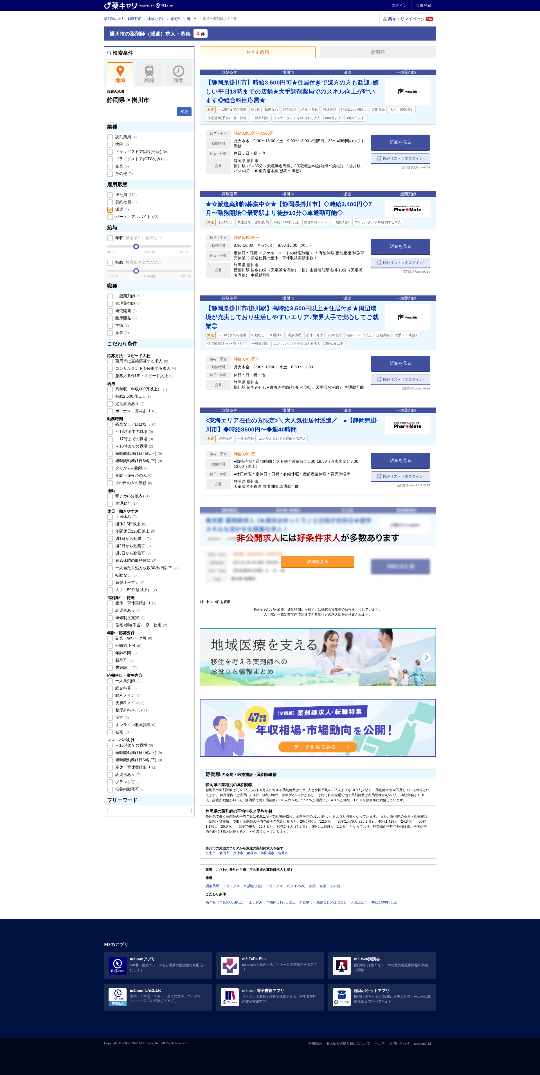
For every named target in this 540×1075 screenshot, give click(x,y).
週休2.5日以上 (130, 524)
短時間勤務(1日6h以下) (138, 461)
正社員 (125, 194)
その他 (123, 173)
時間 (179, 80)
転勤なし (125, 575)
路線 (149, 80)
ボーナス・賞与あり (135, 411)
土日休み (125, 516)
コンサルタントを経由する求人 (145, 368)
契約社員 (125, 202)
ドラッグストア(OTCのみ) (141, 159)
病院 (121, 144)
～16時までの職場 (133, 431)
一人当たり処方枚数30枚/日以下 (146, 568)
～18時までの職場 (133, 446)
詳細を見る (400, 142)
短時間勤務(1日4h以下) (138, 453)
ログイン (399, 5)
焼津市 (238, 853)
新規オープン (129, 582)
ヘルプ (380, 1043)
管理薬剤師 (127, 303)
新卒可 (123, 660)
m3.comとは (422, 1043)
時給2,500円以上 (132, 396)
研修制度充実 (129, 617)
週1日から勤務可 (132, 538)
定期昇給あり (129, 403)
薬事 (121, 332)
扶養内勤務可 (129, 789)
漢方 (121, 717)
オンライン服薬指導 (135, 724)
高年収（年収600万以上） (140, 389)
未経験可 (125, 667)
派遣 (121, 209)
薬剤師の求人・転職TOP (122, 19)
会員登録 (423, 5)
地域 (120, 80)
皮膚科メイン (129, 702)
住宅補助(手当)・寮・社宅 (140, 625)
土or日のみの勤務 (133, 482)
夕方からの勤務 (131, 468)
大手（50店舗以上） (135, 589)
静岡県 (175, 19)
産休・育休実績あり (135, 603)
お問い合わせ (399, 1043)
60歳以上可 (127, 645)
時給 (137, 262)
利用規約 (315, 1043)
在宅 (121, 732)
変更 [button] (184, 111)
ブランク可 (127, 782)
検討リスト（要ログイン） (405, 158)
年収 (137, 237)
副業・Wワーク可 (133, 638)
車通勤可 (125, 503)
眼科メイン (127, 695)
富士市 (211, 853)
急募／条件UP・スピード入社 (144, 375)
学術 (121, 325)
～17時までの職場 (133, 439)
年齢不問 (125, 653)
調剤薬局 (125, 137)
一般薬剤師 (127, 296)
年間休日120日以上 (134, 531)
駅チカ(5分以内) (132, 496)
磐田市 (224, 853)
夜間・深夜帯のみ (133, 475)
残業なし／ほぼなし (135, 424)
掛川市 (192, 19)
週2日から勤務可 (132, 546)
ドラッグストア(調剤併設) (140, 151)
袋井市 (283, 853)
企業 (121, 166)
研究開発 (125, 310)
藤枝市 (252, 853)
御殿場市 (267, 853)
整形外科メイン (131, 710)
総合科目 (125, 688)
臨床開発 (125, 318)
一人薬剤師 (127, 680)
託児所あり (127, 610)
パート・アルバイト (136, 216)
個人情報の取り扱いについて (348, 1043)
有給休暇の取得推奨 (135, 560)
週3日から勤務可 (132, 553)
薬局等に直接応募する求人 (141, 361)
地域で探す (155, 19)
